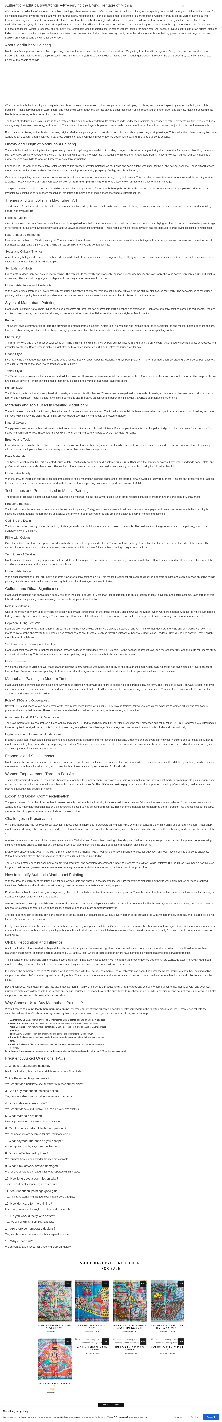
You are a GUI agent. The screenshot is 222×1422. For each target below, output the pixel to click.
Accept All (211, 1417)
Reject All (194, 1417)
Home (73, 5)
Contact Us (160, 5)
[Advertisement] (111, 83)
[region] (111, 1414)
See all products (111, 1405)
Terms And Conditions (139, 5)
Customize (177, 1417)
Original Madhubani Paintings (96, 5)
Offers (120, 5)
